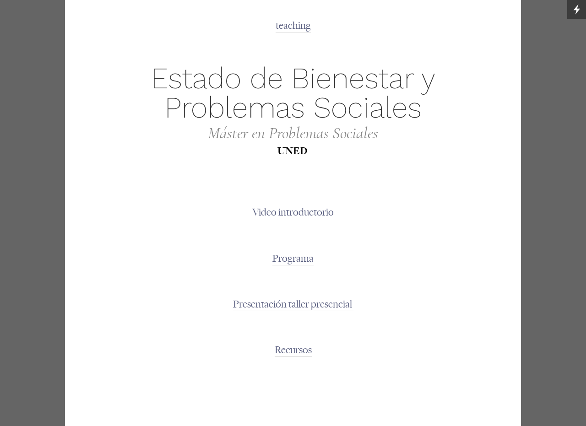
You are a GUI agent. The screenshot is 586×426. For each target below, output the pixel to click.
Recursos (293, 350)
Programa (293, 258)
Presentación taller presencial (293, 304)
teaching (293, 25)
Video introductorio (293, 212)
